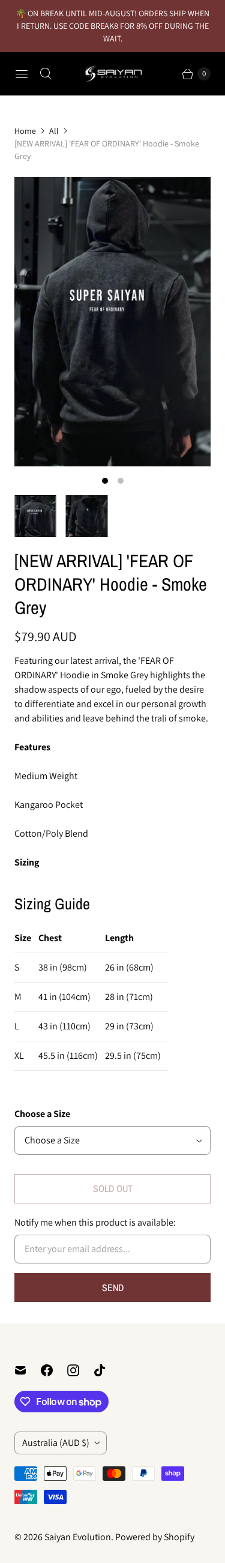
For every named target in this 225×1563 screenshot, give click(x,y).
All (54, 130)
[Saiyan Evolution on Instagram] (80, 1370)
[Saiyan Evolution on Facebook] (54, 1370)
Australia (55, 1442)
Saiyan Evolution (77, 1537)
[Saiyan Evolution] (113, 74)
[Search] (46, 73)
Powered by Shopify (154, 1537)
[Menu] (22, 73)
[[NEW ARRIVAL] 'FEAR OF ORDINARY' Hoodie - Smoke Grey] (112, 321)
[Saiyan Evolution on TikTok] (107, 1370)
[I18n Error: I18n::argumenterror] (35, 516)
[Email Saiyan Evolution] (27, 1370)
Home (25, 130)
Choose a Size (42, 1113)
